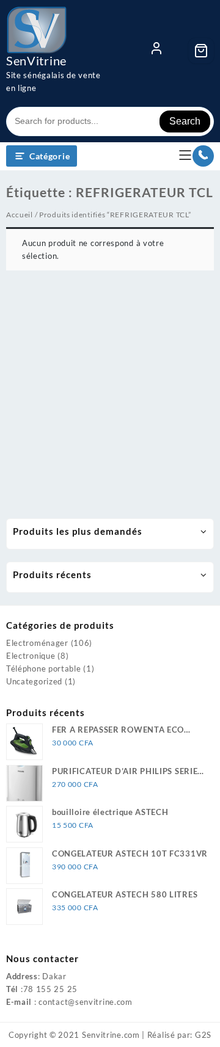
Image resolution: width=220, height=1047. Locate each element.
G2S (203, 1035)
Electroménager (37, 643)
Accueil (19, 214)
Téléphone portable (43, 668)
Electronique (30, 656)
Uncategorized (34, 681)
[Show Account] (156, 50)
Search (184, 121)
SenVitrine (36, 60)
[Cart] (201, 50)
